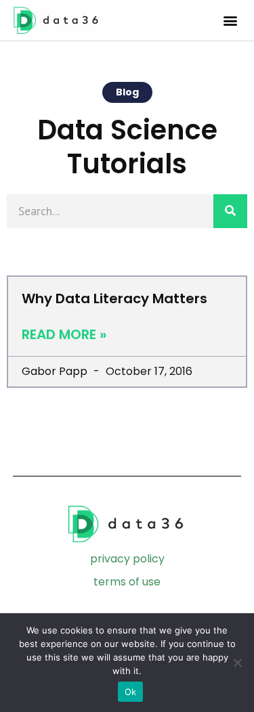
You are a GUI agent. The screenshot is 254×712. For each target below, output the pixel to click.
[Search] (230, 211)
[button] (230, 20)
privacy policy (127, 558)
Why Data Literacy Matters (114, 298)
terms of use (127, 581)
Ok (131, 691)
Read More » (64, 334)
